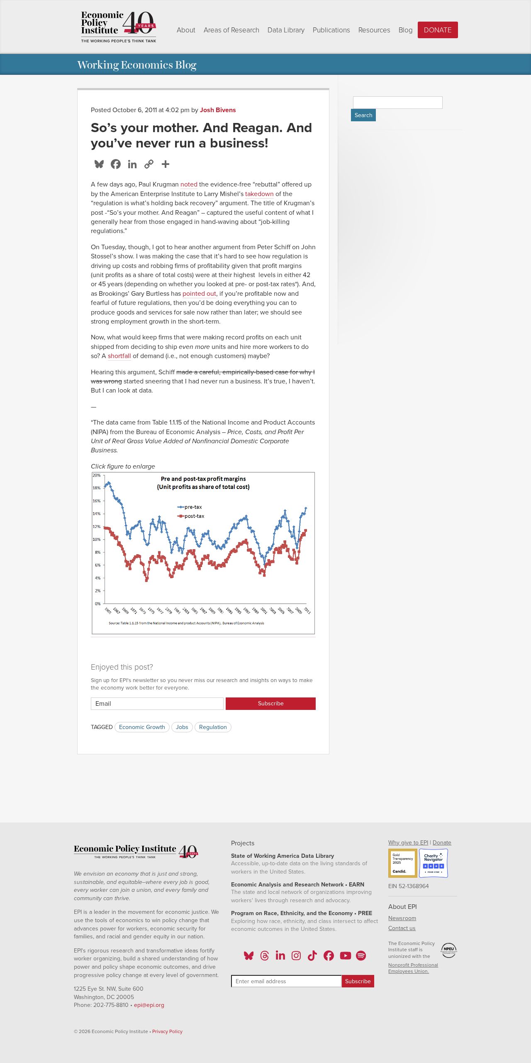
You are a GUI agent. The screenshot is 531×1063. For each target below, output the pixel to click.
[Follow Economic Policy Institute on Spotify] (360, 958)
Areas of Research (231, 30)
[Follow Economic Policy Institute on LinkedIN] (280, 958)
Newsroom (402, 918)
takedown (259, 194)
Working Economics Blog (136, 64)
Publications (331, 30)
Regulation (213, 727)
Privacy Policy (167, 1031)
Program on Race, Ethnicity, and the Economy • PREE (301, 913)
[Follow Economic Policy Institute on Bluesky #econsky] (248, 958)
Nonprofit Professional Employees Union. (413, 968)
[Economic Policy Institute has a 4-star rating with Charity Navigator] (433, 864)
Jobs (182, 727)
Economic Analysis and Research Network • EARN (297, 884)
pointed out (199, 294)
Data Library (286, 30)
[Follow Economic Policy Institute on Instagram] (296, 958)
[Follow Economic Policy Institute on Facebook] (328, 958)
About (186, 30)
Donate (438, 30)
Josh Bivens (218, 110)
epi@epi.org (149, 1005)
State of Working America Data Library (282, 855)
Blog (406, 30)
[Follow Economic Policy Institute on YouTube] (344, 958)
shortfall (119, 356)
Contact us (402, 928)
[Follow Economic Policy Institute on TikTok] (312, 958)
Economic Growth (142, 727)
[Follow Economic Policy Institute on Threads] (265, 958)
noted (188, 184)
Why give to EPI (408, 842)
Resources (374, 30)
